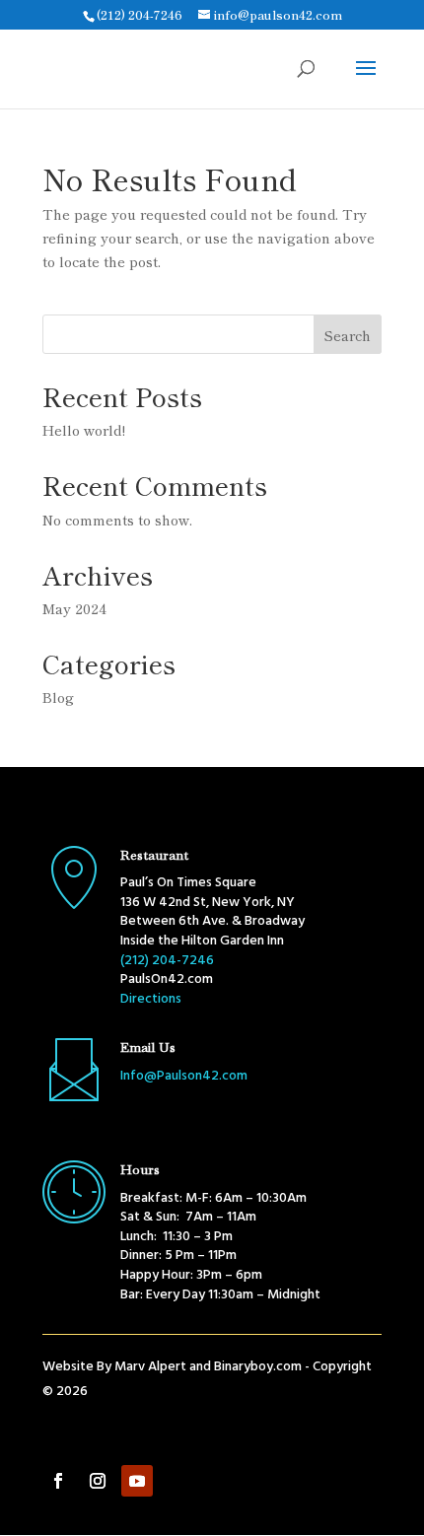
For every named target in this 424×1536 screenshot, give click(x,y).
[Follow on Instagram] (97, 1481)
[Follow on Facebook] (58, 1481)
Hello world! (83, 430)
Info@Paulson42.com (183, 1076)
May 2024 (74, 608)
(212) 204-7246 (139, 14)
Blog (58, 697)
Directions (150, 999)
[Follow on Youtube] (137, 1481)
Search (347, 335)
